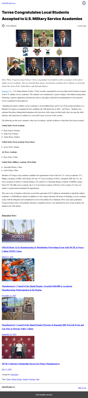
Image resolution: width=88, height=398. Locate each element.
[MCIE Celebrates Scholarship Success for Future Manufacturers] (18, 358)
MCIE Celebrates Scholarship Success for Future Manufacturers (31, 363)
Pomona (32, 379)
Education (14, 374)
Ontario (25, 379)
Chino (8, 379)
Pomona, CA (6, 91)
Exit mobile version (44, 395)
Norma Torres (17, 379)
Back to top (82, 388)
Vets (37, 379)
